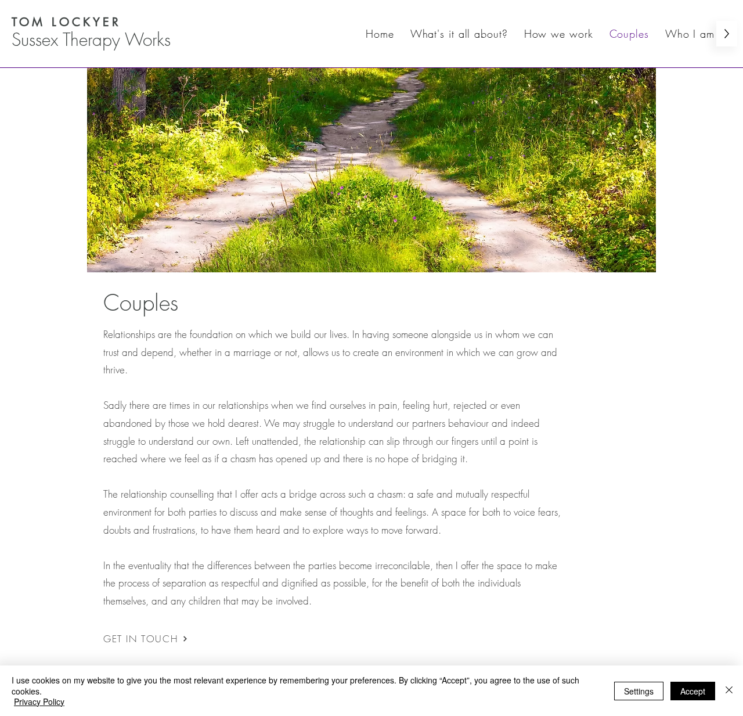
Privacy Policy (39, 701)
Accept (692, 691)
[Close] (729, 691)
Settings (639, 691)
